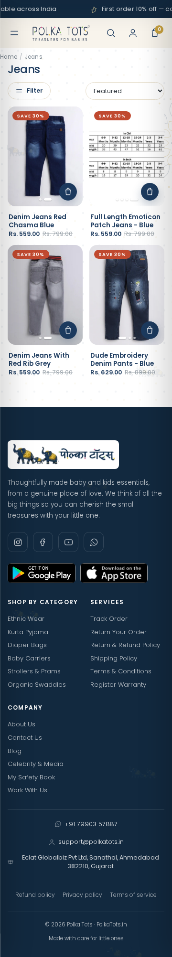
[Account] (132, 33)
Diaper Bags (27, 644)
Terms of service (133, 895)
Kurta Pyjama (28, 632)
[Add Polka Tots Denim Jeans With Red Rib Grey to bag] (68, 330)
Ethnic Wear (26, 618)
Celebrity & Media (36, 763)
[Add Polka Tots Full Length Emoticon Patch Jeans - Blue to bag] (150, 192)
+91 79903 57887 (91, 824)
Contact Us (25, 737)
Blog (15, 750)
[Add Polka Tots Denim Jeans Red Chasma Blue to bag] (68, 192)
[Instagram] (18, 542)
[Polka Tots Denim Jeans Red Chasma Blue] (45, 156)
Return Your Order (118, 632)
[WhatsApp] (94, 542)
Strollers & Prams (34, 671)
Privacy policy (82, 895)
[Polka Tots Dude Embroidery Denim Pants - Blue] (126, 295)
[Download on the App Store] (114, 573)
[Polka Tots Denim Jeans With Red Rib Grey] (45, 295)
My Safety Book (31, 777)
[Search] (110, 33)
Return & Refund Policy (125, 644)
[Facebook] (43, 542)
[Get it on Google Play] (41, 573)
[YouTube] (68, 542)
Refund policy (35, 895)
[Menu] (14, 33)
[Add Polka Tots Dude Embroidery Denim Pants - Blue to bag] (150, 330)
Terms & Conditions (120, 671)
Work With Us (27, 790)
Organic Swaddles (37, 684)
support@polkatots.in (91, 841)
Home (8, 57)
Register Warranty (118, 684)
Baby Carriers (29, 658)
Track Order (109, 618)
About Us (21, 724)
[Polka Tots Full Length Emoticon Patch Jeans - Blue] (126, 156)
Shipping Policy (113, 658)
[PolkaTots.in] (61, 33)
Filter (35, 90)
